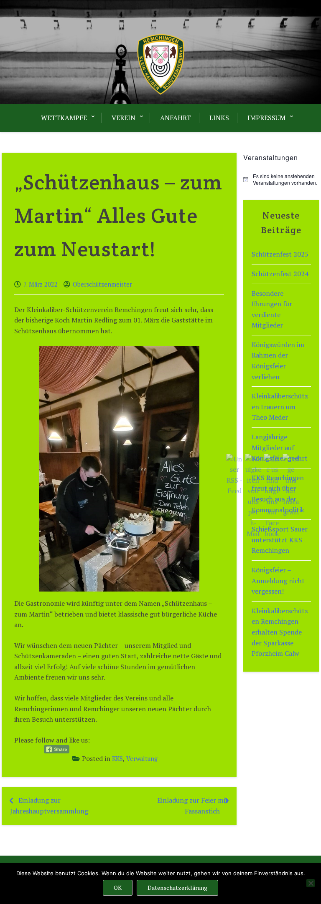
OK (118, 887)
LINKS (219, 117)
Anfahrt (175, 117)
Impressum (266, 117)
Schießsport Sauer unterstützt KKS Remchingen (280, 539)
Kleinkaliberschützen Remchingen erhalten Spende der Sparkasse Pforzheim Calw (280, 632)
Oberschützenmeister (102, 284)
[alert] (281, 179)
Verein (123, 117)
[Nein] (310, 883)
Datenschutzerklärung (177, 887)
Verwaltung (142, 759)
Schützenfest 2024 (280, 273)
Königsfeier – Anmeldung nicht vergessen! (278, 580)
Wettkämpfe (64, 117)
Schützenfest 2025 (280, 254)
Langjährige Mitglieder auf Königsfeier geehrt (280, 447)
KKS (117, 759)
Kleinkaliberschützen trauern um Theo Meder (280, 406)
